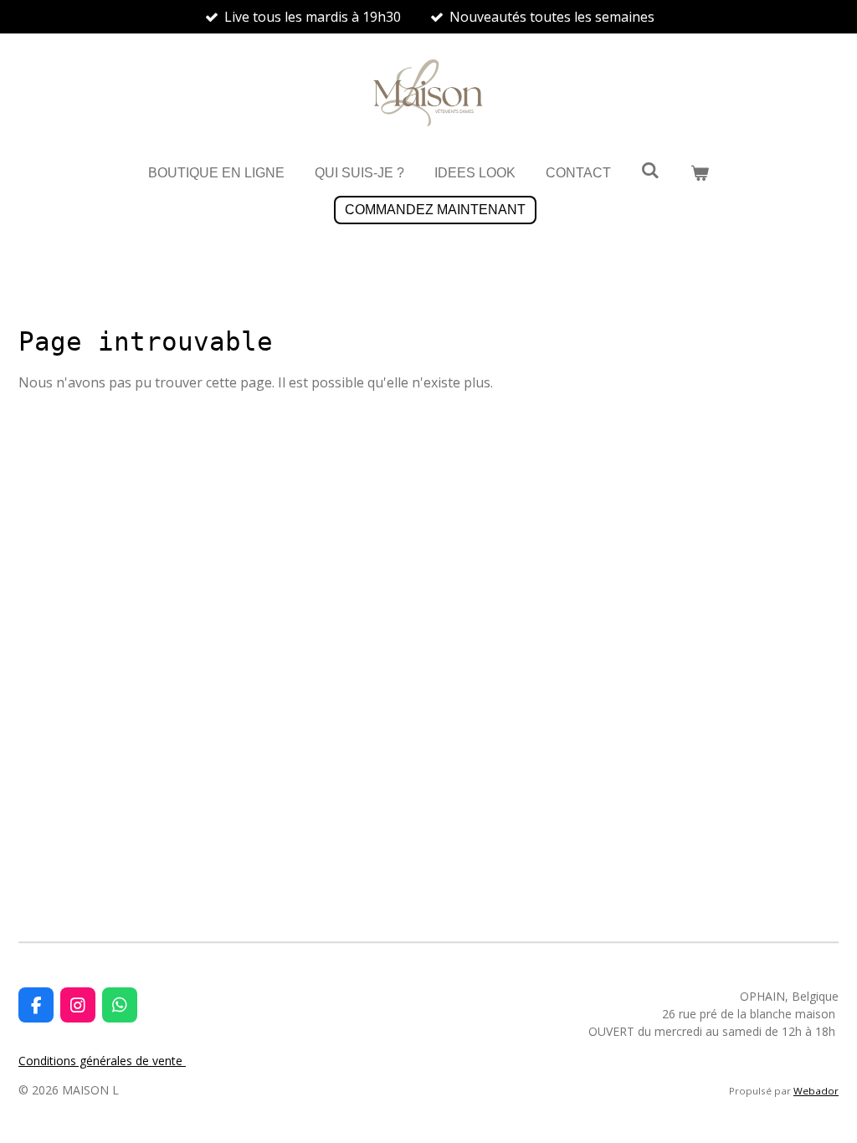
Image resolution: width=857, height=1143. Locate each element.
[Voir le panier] (700, 173)
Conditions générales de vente (102, 1061)
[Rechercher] (650, 170)
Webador (816, 1090)
